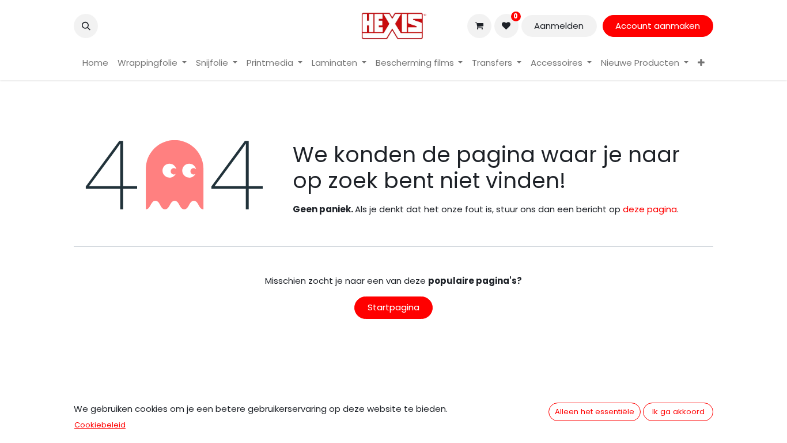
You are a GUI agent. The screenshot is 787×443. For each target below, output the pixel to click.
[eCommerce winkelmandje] (479, 26)
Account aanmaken (657, 26)
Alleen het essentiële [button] (594, 411)
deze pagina (650, 209)
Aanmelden (559, 26)
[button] (86, 26)
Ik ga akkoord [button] (678, 411)
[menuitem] (95, 63)
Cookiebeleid (100, 424)
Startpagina (393, 307)
